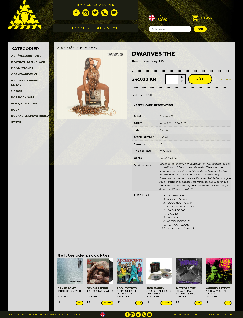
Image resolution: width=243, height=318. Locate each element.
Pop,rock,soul (23, 97)
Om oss (92, 4)
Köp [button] (80, 303)
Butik (69, 47)
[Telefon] (104, 15)
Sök (200, 29)
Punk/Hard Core (24, 103)
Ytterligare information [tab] (153, 105)
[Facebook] (76, 15)
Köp (200, 79)
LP (74, 28)
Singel (96, 28)
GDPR (43, 314)
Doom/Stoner (22, 68)
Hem (79, 4)
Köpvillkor (56, 314)
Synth (16, 122)
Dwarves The (167, 116)
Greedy (163, 130)
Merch (112, 28)
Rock (15, 109)
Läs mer (107, 303)
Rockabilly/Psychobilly (30, 115)
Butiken (108, 4)
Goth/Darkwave (24, 74)
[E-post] (114, 15)
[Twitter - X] (95, 15)
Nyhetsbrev (73, 314)
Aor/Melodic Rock (26, 55)
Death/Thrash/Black (28, 62)
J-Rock (16, 91)
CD (83, 28)
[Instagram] (85, 15)
